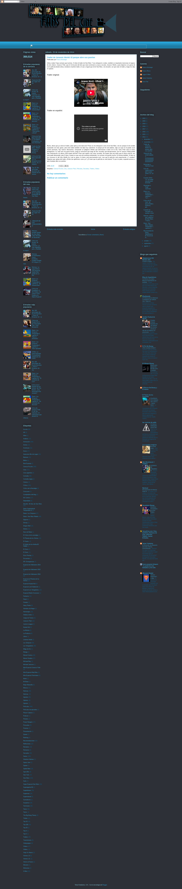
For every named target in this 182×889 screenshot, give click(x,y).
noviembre (147, 142)
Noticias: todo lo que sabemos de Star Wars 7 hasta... (148, 218)
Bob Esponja (27, 463)
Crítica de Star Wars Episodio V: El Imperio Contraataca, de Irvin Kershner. (37, 139)
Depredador (26, 501)
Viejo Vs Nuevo (28, 852)
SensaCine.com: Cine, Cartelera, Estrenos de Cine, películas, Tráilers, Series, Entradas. (149, 534)
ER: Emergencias (28, 561)
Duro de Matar (27, 532)
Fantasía (26, 596)
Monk (25, 678)
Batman (25, 457)
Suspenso (26, 803)
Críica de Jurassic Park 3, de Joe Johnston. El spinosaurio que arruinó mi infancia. (32, 413)
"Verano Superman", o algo (154, 576)
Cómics (25, 482)
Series (25, 756)
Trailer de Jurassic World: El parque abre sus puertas (148, 148)
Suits (24, 781)
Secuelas (86, 168)
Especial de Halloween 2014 (31, 565)
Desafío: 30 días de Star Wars (32, 504)
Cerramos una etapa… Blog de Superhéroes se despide (149, 280)
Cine (65, 168)
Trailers (92, 168)
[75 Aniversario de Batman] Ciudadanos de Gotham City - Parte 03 (150, 299)
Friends (25, 602)
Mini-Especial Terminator (30, 675)
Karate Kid (26, 627)
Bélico (25, 460)
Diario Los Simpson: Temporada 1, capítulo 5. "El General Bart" (36, 106)
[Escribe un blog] (62, 166)
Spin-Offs (26, 772)
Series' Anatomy (147, 543)
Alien (24, 435)
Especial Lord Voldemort (30, 587)
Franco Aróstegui (147, 67)
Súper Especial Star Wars (31, 784)
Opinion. (25, 700)
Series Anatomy (147, 78)
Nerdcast (145, 488)
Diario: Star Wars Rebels (30, 516)
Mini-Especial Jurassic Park (31, 667)
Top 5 (25, 834)
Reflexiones (26, 744)
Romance (26, 750)
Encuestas (26, 558)
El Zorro (25, 549)
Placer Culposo (28, 712)
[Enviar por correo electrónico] (60, 166)
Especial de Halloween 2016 (31, 574)
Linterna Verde (27, 639)
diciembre (147, 139)
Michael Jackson (28, 664)
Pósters (25, 719)
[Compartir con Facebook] (66, 166)
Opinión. (25, 703)
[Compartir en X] (64, 166)
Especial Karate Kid (29, 583)
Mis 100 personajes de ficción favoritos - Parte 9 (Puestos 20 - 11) (37, 366)
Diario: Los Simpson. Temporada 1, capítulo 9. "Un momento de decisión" (36, 117)
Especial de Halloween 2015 (31, 569)
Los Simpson (27, 643)
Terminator (26, 806)
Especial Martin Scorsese (31, 593)
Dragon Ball (26, 526)
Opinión (25, 697)
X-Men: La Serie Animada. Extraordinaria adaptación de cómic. (36, 355)
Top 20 (25, 827)
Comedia (26, 476)
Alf (24, 432)
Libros (25, 636)
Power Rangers (28, 722)
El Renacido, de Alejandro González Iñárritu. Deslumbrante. (149, 546)
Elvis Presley (27, 555)
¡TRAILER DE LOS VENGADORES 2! (37, 223)
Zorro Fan (145, 81)
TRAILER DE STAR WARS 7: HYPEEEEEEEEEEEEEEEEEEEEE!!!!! (149, 157)
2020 (144, 121)
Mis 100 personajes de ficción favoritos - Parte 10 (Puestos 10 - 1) (37, 73)
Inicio (93, 229)
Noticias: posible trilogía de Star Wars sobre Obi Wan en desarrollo (36, 234)
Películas (79, 168)
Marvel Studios (27, 658)
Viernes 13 (26, 855)
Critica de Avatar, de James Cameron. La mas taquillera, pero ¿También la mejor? (32, 95)
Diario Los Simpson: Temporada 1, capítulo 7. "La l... (148, 195)
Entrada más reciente (55, 229)
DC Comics (26, 497)
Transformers (27, 840)
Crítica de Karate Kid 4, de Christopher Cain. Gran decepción (36, 324)
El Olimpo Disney (148, 363)
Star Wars (26, 778)
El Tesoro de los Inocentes (147, 395)
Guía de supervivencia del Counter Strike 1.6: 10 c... (149, 172)
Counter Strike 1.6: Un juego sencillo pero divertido (148, 180)
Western (25, 865)
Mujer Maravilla (28, 685)
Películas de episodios (30, 709)
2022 (144, 118)
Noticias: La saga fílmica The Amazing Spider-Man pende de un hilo (36, 271)
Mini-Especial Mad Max (30, 672)
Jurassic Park (71, 168)
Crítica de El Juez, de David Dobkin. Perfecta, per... (149, 204)
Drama (25, 529)
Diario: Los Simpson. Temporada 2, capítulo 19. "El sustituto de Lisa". (36, 377)
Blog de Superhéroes (149, 277)
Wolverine (26, 868)
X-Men (25, 871)
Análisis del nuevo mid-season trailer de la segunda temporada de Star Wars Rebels (31, 193)
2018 (144, 126)
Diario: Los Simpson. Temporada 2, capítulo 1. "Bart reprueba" (36, 345)
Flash (25, 599)
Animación (26, 442)
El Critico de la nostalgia (30, 535)
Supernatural (27, 796)
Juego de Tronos (28, 618)
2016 (144, 131)
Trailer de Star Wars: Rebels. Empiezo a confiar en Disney (36, 149)
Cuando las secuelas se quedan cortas (149, 211)
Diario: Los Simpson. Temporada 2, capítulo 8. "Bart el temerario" (36, 334)
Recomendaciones (29, 740)
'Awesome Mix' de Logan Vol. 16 (36, 81)
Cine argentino (27, 473)
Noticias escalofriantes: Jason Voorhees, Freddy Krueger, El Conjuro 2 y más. (32, 259)
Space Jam (26, 762)
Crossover (26, 491)
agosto (146, 246)
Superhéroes (27, 790)
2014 (144, 137)
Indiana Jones (27, 615)
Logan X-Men (146, 74)
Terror (25, 809)
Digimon (25, 519)
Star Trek (26, 775)
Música (25, 688)
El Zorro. (26, 552)
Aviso (25, 451)
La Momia (26, 630)
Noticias (25, 691)
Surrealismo (27, 799)
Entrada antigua (129, 229)
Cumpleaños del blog (29, 494)
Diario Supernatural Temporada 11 (29, 509)
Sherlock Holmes (28, 759)
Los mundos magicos (149, 445)
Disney (25, 522)
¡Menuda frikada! (147, 573)
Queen (25, 734)
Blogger (104, 885)
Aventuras (26, 448)
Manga (25, 652)
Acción (25, 429)
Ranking (25, 737)
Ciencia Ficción (58, 168)
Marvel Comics (27, 655)
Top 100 (25, 824)
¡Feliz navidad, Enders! (149, 348)
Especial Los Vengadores (31, 590)
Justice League (28, 624)
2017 (144, 129)
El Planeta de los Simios (30, 538)
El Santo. (26, 541)
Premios (25, 728)
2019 (144, 123)
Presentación (27, 731)
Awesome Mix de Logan (30, 454)
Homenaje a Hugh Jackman (147, 187)
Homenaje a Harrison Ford (148, 165)
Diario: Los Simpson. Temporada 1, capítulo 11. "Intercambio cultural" (36, 129)
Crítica (25, 485)
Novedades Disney (148, 505)
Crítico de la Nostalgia (30, 488)
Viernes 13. (26, 858)
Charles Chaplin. (147, 261)
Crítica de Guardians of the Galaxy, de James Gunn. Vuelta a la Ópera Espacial (36, 293)
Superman (26, 793)
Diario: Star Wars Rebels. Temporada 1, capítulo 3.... (148, 225)
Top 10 (25, 821)
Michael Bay (27, 661)
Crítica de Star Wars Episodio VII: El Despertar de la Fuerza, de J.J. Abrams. (36, 160)
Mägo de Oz (27, 649)
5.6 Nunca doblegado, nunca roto (154, 425)
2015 (144, 134)
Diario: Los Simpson (29, 513)
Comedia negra (27, 479)
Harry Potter (27, 605)
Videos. (25, 849)
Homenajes (26, 611)
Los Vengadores (28, 646)
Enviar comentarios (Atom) (95, 234)
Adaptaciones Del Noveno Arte (148, 259)
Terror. (25, 812)
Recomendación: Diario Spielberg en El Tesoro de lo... (149, 234)
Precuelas (26, 725)
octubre (146, 241)
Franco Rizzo (146, 71)
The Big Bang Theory (29, 815)
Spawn (25, 765)
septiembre (147, 243)
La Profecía (26, 633)
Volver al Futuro (28, 862)
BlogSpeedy (146, 296)
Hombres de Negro (29, 608)
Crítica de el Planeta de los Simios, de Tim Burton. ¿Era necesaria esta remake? (36, 389)
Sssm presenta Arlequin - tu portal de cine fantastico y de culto (150, 565)
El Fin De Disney (147, 346)
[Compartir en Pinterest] (68, 166)
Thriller (25, 818)
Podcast (25, 716)
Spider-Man (26, 768)
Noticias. (26, 694)
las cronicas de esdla (149, 422)
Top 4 (25, 831)
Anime (25, 445)
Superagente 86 (28, 787)
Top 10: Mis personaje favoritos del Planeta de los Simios (36, 171)
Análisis (25, 438)
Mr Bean (25, 681)
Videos (97, 168)
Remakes (26, 747)
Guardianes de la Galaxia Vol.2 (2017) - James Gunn (154, 402)
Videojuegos (27, 843)
